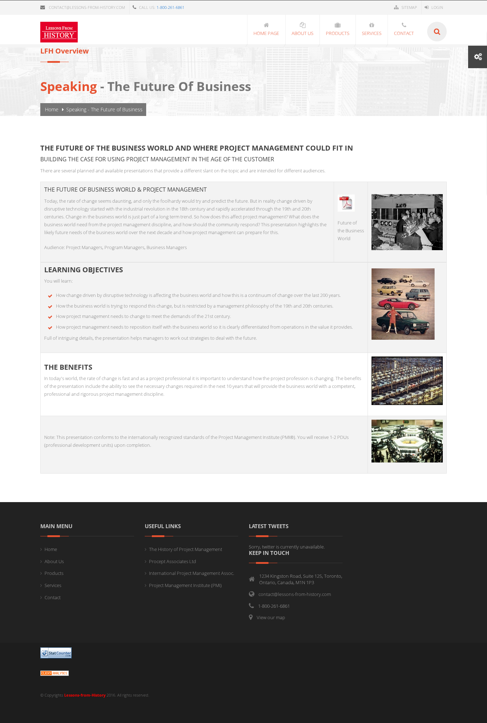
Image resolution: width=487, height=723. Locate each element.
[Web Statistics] (54, 673)
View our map (271, 617)
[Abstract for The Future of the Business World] (346, 202)
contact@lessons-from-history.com (87, 7)
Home (51, 109)
